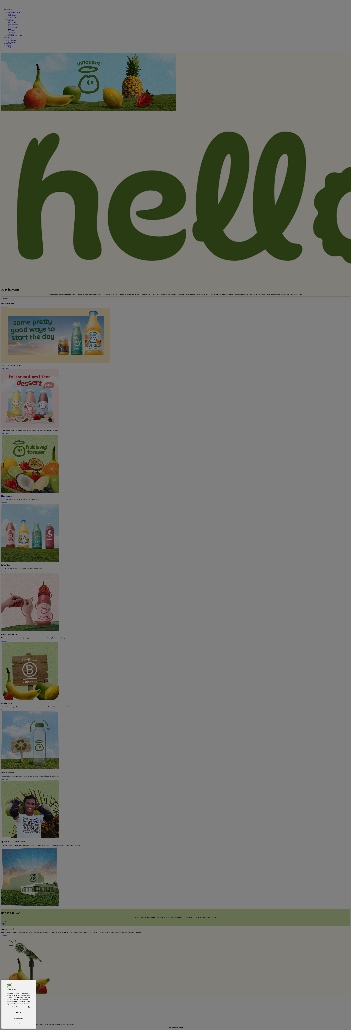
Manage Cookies (18, 1023)
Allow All (18, 1012)
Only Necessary (18, 1018)
